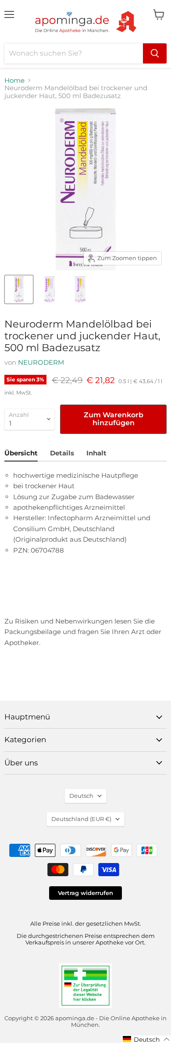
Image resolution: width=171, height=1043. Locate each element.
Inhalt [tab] (96, 453)
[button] (146, 1039)
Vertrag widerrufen (85, 892)
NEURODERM (41, 362)
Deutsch (81, 795)
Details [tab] (62, 453)
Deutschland (81, 818)
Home (14, 80)
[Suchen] (155, 53)
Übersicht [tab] (21, 453)
